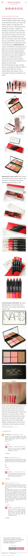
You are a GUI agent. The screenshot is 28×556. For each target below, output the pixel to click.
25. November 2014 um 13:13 (19, 446)
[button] (2, 2)
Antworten (7, 441)
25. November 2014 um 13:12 (19, 471)
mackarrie (10, 446)
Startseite (5, 553)
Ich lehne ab (12, 548)
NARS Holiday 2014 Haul (10, 16)
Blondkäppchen (8, 434)
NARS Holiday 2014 (14, 427)
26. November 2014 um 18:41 (13, 483)
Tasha (6, 483)
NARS (9, 427)
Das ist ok (20, 548)
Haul (6, 427)
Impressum (13, 553)
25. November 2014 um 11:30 (14, 457)
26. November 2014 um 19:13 (19, 507)
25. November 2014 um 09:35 (17, 434)
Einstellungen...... (13, 545)
